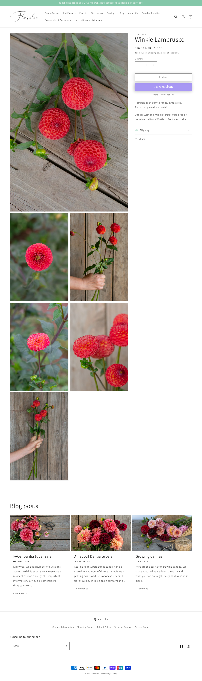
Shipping (152, 52)
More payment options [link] (163, 94)
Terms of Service (123, 626)
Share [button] (142, 138)
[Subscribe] (65, 646)
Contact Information (63, 626)
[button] (176, 16)
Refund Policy (104, 626)
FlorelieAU (96, 673)
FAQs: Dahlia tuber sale (32, 556)
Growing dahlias (149, 556)
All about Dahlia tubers (93, 556)
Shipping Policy (85, 626)
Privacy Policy (142, 626)
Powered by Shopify (109, 673)
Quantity (139, 58)
